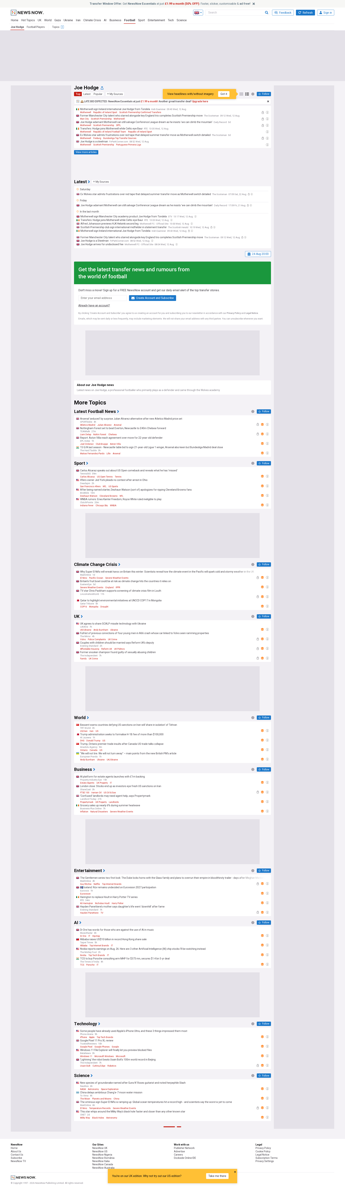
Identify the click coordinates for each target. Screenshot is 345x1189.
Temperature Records (100, 1108)
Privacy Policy (234, 313)
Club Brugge (102, 444)
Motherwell (85, 112)
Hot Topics (28, 20)
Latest (87, 94)
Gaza (57, 20)
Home (14, 20)
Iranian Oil (96, 793)
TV (102, 913)
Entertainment (156, 20)
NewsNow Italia (101, 1161)
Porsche (90, 965)
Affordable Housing (89, 649)
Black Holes (98, 1118)
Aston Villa (115, 444)
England (109, 587)
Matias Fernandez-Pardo (92, 453)
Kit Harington (86, 903)
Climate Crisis (92, 20)
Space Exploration (110, 1089)
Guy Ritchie (85, 884)
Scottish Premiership (101, 119)
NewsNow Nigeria (102, 1154)
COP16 (83, 607)
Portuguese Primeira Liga (128, 144)
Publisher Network (184, 1148)
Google (115, 1047)
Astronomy (93, 1089)
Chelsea (112, 434)
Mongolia (93, 607)
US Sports (113, 486)
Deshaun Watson (88, 496)
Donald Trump (93, 741)
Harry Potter (117, 903)
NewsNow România (103, 1157)
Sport (141, 20)
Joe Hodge (17, 27)
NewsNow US (99, 1151)
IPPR (118, 587)
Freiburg (97, 138)
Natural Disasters (99, 812)
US (97, 731)
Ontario (84, 750)
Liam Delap (85, 434)
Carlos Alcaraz (87, 477)
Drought (104, 607)
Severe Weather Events (116, 578)
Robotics (111, 1066)
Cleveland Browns (109, 496)
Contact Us (17, 1154)
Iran (78, 20)
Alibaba (83, 946)
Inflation (84, 812)
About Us (16, 1151)
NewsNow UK (99, 1148)
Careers (178, 1154)
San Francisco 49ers (90, 486)
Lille (109, 453)
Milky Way (85, 1118)
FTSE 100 (84, 793)
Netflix (97, 884)
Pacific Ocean (96, 578)
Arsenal (117, 425)
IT (111, 783)
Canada (93, 750)
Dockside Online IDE (185, 1157)
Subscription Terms (267, 1157)
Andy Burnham (100, 630)
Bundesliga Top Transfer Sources (119, 138)
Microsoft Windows (104, 1056)
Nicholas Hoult (102, 903)
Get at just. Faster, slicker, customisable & (170, 3)
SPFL (118, 125)
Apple (92, 1037)
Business (115, 20)
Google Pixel (86, 1047)
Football (129, 20)
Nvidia (83, 955)
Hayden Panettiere (89, 913)
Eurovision (85, 894)
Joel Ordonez (87, 444)
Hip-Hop (96, 936)
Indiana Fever (86, 505)
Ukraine (68, 20)
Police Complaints (97, 639)
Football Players (36, 27)
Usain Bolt (85, 1066)
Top (78, 94)
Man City (84, 119)
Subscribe (16, 1157)
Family (83, 659)
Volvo (83, 639)
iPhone (83, 1037)
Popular (98, 94)
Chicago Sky (102, 505)
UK (39, 20)
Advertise (179, 1151)
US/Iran (84, 731)
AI (105, 20)
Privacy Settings (265, 1161)
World (48, 20)
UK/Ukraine (85, 630)
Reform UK (106, 649)
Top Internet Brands (111, 884)
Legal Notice (252, 313)
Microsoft (120, 1056)
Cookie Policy (263, 1151)
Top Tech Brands (96, 955)
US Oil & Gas (110, 793)
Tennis (118, 477)
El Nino (83, 578)
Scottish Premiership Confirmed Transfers (140, 112)
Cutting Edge (99, 1066)
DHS (82, 741)
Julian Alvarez (104, 425)
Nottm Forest (99, 434)
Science (182, 20)
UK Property (102, 783)
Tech (171, 20)
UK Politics (119, 649)
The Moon (85, 1099)
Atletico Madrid (87, 425)
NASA (83, 1089)
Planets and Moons (101, 1099)
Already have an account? (94, 305)
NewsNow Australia (103, 1167)
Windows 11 (86, 1056)
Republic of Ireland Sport (105, 112)
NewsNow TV (18, 1161)
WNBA (113, 505)
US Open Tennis (105, 477)
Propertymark (86, 802)
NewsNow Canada (102, 1164)
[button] (115, 94)
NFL (104, 486)
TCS (82, 965)
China (116, 1099)
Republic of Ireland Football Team (109, 132)
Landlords (114, 802)
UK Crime (112, 639)
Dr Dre (83, 936)
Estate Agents (87, 783)
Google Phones (102, 1047)
